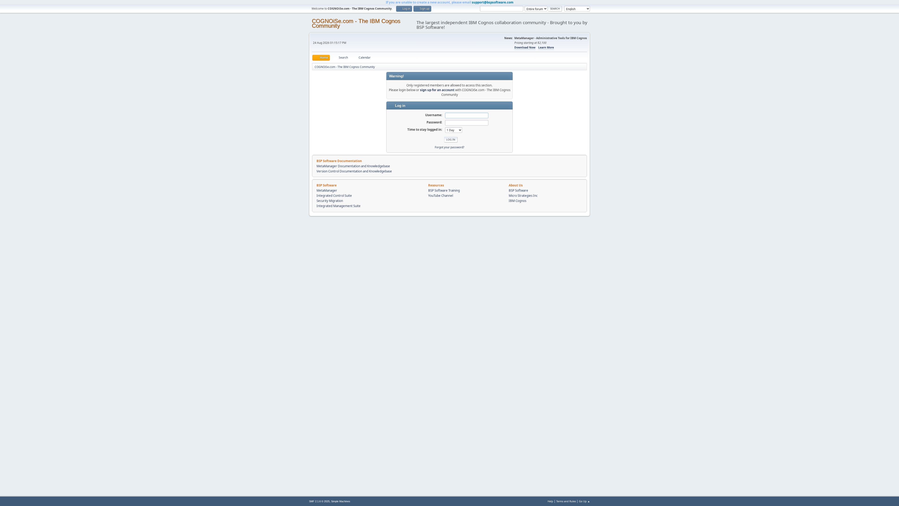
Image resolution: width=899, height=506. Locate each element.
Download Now (524, 47)
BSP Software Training (444, 190)
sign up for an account (437, 90)
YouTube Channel (440, 195)
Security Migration (330, 201)
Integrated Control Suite (334, 195)
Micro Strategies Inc (523, 195)
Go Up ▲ (584, 501)
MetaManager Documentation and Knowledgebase (353, 166)
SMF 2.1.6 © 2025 (319, 501)
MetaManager (327, 190)
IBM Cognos (517, 201)
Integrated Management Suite (339, 206)
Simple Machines (340, 501)
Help (550, 501)
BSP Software (518, 190)
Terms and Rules (566, 501)
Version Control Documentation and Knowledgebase (354, 171)
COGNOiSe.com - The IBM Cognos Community (356, 23)
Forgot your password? (449, 147)
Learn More (546, 47)
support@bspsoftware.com (492, 2)
